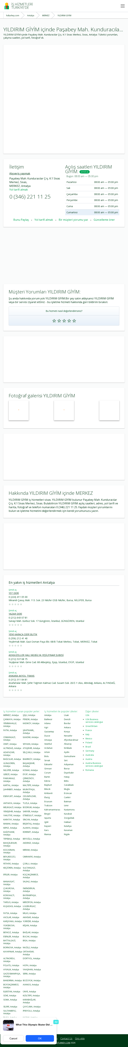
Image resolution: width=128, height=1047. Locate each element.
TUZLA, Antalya (30, 803)
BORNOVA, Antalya (12, 947)
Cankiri (67, 797)
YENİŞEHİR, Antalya (12, 811)
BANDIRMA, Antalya (12, 980)
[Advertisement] (64, 68)
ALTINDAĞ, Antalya (12, 748)
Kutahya (68, 826)
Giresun (48, 768)
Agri (46, 727)
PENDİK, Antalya (30, 719)
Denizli (67, 719)
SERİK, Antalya (29, 973)
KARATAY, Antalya (11, 819)
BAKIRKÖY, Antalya (31, 759)
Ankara (67, 727)
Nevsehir (68, 735)
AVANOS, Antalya (31, 984)
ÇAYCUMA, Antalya (31, 1006)
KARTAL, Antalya (10, 785)
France (89, 730)
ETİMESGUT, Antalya (32, 815)
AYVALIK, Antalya (11, 969)
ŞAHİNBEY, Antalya (12, 789)
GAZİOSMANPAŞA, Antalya (12, 975)
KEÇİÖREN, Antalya (12, 867)
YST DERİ (14, 593)
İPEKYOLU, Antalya (31, 1010)
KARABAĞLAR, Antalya (29, 1001)
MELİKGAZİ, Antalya (12, 807)
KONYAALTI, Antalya (9, 897)
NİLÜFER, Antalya (11, 770)
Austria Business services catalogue (94, 764)
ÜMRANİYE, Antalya (32, 856)
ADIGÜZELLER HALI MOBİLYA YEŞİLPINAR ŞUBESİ (36, 655)
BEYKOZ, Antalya (11, 932)
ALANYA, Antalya (30, 827)
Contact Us (66, 1038)
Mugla (67, 789)
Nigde (67, 834)
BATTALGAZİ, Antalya (9, 942)
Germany (90, 750)
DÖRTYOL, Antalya (31, 958)
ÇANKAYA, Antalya (11, 719)
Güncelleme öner (104, 220)
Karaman (68, 830)
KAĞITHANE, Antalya (9, 833)
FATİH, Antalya (10, 730)
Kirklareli (48, 793)
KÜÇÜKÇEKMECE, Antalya (30, 876)
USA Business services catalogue (94, 721)
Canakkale (69, 785)
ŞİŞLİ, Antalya (29, 715)
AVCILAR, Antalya (11, 917)
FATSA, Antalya (10, 913)
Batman (67, 801)
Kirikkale (68, 748)
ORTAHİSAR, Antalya (28, 953)
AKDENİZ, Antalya (31, 843)
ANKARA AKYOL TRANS (21, 675)
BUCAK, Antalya (30, 936)
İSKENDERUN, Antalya (29, 890)
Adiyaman (69, 764)
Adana (47, 723)
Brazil (88, 746)
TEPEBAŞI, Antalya (11, 838)
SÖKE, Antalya (9, 995)
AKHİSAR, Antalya (31, 917)
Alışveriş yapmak (19, 173)
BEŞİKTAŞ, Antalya (31, 823)
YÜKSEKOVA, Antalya (9, 927)
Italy (87, 734)
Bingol (47, 813)
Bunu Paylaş (21, 220)
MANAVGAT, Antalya (9, 883)
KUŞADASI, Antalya (12, 906)
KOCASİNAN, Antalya (9, 851)
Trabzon (48, 805)
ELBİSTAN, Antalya (11, 991)
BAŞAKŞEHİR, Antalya (29, 764)
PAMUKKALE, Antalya (9, 780)
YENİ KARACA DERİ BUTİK (23, 634)
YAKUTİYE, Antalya (11, 815)
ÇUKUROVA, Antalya (9, 890)
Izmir (66, 805)
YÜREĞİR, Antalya (31, 921)
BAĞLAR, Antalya (30, 932)
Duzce (47, 735)
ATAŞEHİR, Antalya (31, 748)
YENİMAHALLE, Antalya (10, 725)
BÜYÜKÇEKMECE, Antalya (11, 986)
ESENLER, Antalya (11, 936)
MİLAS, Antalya (29, 913)
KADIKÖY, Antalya (31, 723)
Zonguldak (69, 818)
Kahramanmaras (52, 809)
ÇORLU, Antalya (30, 863)
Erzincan (68, 793)
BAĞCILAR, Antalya (12, 759)
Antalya (47, 715)
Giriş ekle (80, 1038)
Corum (47, 772)
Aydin (66, 752)
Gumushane (69, 756)
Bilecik (47, 789)
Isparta (47, 818)
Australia (90, 755)
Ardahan (48, 748)
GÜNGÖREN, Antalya (9, 764)
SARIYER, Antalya (30, 811)
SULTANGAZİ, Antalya (29, 869)
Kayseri (47, 826)
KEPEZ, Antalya (10, 827)
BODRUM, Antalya (31, 807)
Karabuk (68, 813)
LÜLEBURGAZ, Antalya (29, 907)
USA (87, 715)
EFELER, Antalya (10, 874)
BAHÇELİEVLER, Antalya (10, 844)
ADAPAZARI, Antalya (9, 754)
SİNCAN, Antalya (30, 819)
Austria (89, 759)
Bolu (46, 756)
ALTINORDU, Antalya (9, 960)
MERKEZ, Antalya (11, 715)
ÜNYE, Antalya (29, 991)
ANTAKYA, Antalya (11, 803)
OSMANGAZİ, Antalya (9, 738)
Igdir (46, 822)
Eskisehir (48, 764)
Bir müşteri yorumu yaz (73, 220)
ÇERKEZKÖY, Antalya (28, 780)
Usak (66, 715)
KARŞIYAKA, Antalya (12, 921)
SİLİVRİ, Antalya (10, 1006)
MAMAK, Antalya (10, 823)
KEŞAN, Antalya (30, 925)
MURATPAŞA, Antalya (29, 791)
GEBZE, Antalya (10, 774)
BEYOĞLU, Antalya (31, 838)
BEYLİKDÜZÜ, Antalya (9, 858)
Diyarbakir (69, 772)
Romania (90, 770)
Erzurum (48, 801)
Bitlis (66, 781)
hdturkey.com (62, 1042)
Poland (89, 742)
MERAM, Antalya (30, 850)
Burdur (67, 723)
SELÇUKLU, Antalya (31, 752)
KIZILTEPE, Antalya (31, 995)
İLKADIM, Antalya (30, 737)
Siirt (66, 760)
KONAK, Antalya (30, 770)
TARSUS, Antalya (10, 902)
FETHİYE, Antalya (11, 863)
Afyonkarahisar (71, 739)
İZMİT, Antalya (9, 744)
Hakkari (67, 822)
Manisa (47, 834)
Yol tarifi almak (18, 189)
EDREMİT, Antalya (31, 832)
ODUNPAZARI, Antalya (29, 797)
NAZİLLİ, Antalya (30, 947)
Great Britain (92, 726)
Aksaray (68, 743)
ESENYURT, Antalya (12, 796)
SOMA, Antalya (10, 999)
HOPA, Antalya (29, 965)
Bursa (67, 768)
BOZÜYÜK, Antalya (31, 980)
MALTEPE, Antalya (31, 785)
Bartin (47, 776)
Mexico (89, 738)
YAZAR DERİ (15, 613)
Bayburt (48, 785)
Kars (46, 830)
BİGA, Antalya (29, 940)
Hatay (67, 776)
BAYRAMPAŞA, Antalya (29, 897)
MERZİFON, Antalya (32, 902)
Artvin (47, 752)
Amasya (48, 739)
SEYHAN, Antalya (30, 744)
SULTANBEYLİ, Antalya (9, 1012)
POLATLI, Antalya (11, 965)
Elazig (47, 797)
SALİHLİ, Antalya (30, 881)
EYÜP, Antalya (29, 774)
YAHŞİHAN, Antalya (32, 969)
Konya (67, 731)
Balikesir (48, 719)
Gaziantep (49, 731)
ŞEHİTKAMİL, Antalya (28, 732)
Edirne (47, 781)
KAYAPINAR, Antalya (12, 951)
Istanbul (48, 743)
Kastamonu (69, 809)
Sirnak (47, 760)
